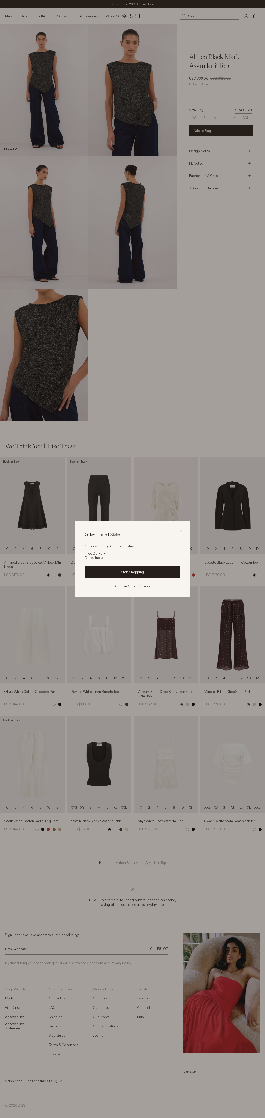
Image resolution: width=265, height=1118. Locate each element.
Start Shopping (132, 572)
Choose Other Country (132, 586)
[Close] (180, 531)
